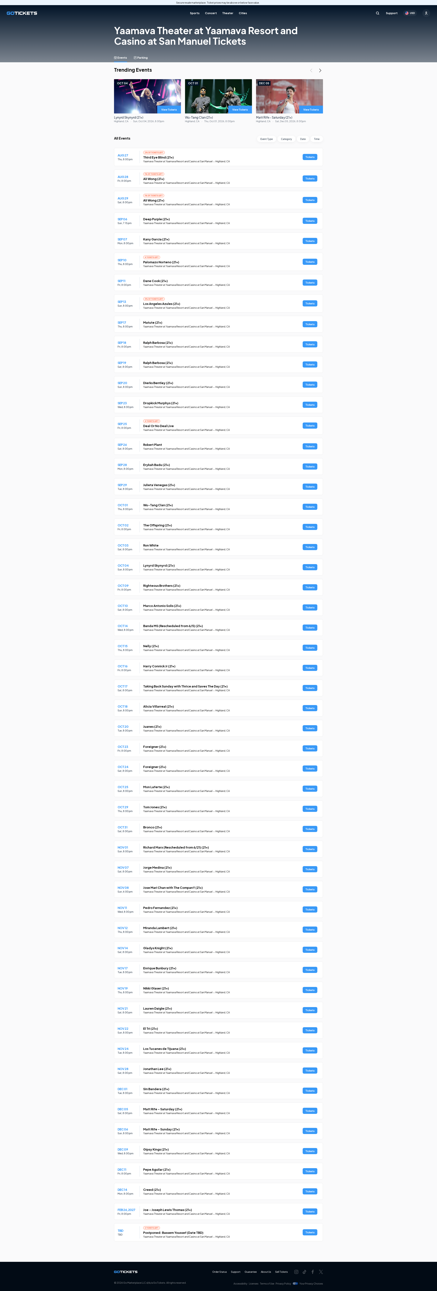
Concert (211, 13)
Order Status (219, 1271)
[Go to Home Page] (22, 13)
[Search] (377, 13)
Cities (243, 13)
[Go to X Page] (321, 1272)
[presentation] (169, 109)
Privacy (283, 1283)
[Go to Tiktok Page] (304, 1272)
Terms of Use (267, 1283)
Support (392, 13)
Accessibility (241, 1283)
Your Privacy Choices (311, 1283)
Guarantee (251, 1271)
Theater (227, 13)
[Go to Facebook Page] (313, 1272)
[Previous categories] (311, 70)
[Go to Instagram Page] (296, 1272)
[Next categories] (320, 70)
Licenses (253, 1283)
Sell (281, 1271)
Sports (195, 13)
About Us (266, 1271)
